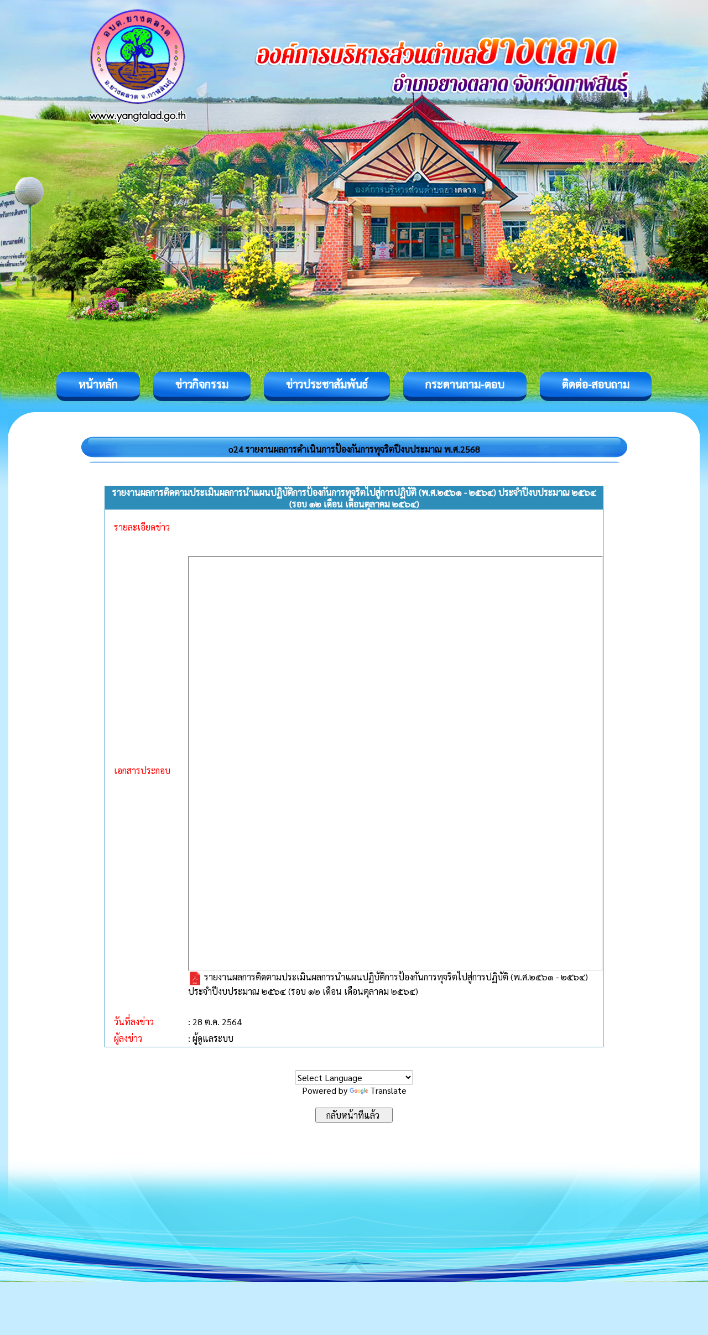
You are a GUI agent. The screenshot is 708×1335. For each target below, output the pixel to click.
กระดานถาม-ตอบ (464, 384)
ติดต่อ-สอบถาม (595, 384)
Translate (388, 1090)
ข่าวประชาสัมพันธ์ (327, 384)
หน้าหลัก (98, 384)
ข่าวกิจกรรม (201, 384)
